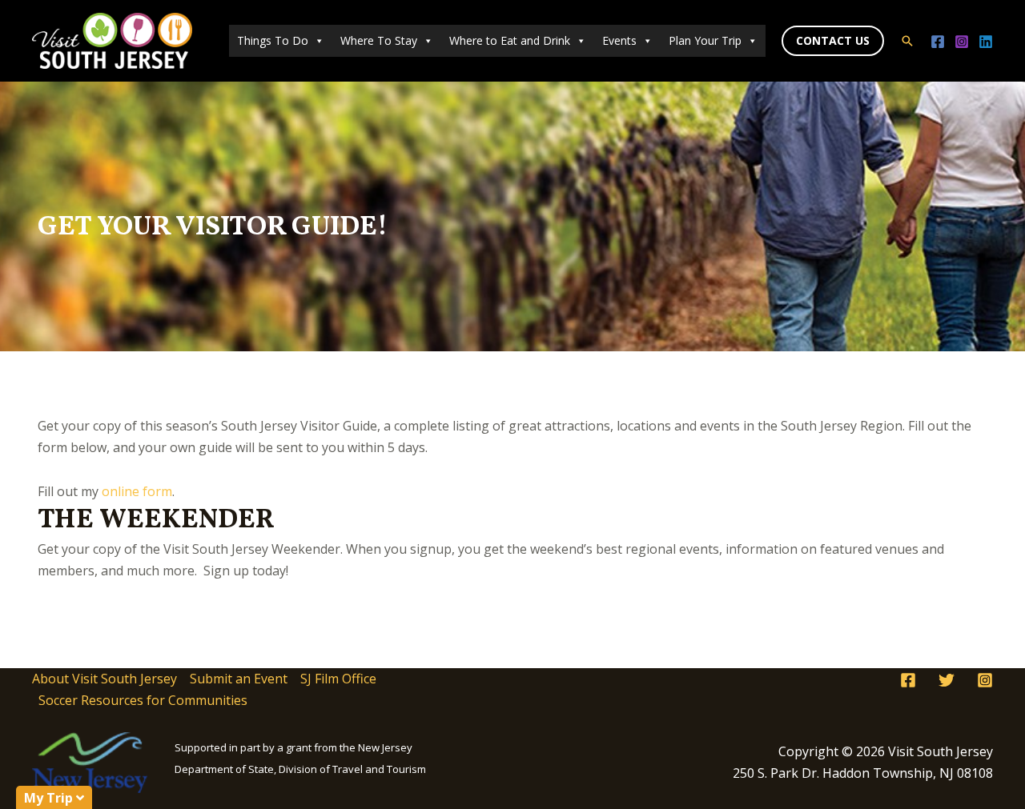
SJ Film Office (338, 678)
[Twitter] (947, 680)
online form (137, 491)
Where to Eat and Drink (509, 40)
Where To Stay (378, 40)
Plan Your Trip (705, 40)
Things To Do (272, 40)
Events (619, 40)
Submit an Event (238, 678)
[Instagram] (962, 41)
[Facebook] (938, 41)
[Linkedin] (986, 41)
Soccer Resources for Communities (142, 700)
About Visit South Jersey (104, 678)
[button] (833, 41)
